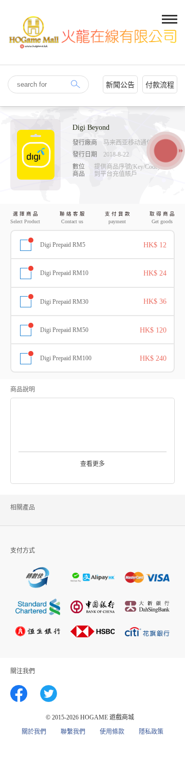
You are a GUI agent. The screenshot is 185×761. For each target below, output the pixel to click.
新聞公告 (120, 85)
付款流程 (159, 85)
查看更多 (92, 463)
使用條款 (112, 732)
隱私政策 (151, 732)
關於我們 (34, 732)
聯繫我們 (73, 732)
